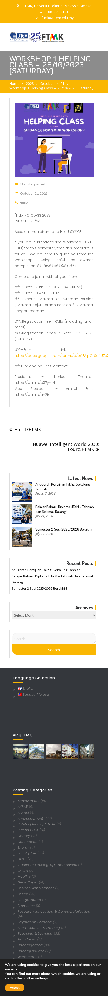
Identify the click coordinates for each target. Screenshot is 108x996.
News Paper (28, 882)
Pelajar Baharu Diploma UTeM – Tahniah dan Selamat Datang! (64, 509)
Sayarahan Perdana (35, 922)
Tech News (27, 939)
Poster (23, 894)
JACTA (23, 870)
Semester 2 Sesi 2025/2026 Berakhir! (64, 529)
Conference (27, 841)
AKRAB (23, 806)
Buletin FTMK (28, 830)
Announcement (30, 818)
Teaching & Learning (35, 933)
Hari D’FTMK (27, 429)
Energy (23, 847)
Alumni (23, 812)
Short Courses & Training (39, 927)
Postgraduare (29, 899)
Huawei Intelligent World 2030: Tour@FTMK (66, 446)
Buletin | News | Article (36, 824)
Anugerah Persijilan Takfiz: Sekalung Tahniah (62, 486)
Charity (24, 835)
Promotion (26, 905)
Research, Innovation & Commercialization (54, 911)
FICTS (22, 859)
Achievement (29, 800)
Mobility (24, 876)
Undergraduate (31, 951)
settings (41, 978)
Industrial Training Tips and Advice (47, 864)
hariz (24, 203)
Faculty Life (27, 853)
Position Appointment (36, 888)
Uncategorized (32, 185)
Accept (14, 988)
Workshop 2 (27, 956)
